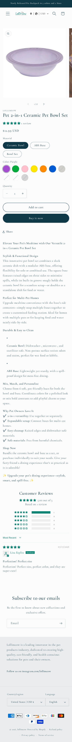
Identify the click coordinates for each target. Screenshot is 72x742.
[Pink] (24, 168)
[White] (6, 177)
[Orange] (43, 168)
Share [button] (9, 231)
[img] (11, 547)
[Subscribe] (61, 623)
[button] (8, 13)
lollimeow (22, 729)
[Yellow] (34, 168)
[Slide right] (44, 104)
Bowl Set (12, 154)
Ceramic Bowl (15, 145)
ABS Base (40, 145)
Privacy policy (28, 735)
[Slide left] (28, 104)
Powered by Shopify (36, 729)
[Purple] (6, 168)
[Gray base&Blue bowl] (24, 177)
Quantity (7, 185)
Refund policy (55, 729)
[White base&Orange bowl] (15, 177)
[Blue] (52, 168)
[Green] (15, 168)
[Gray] (61, 168)
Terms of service (46, 735)
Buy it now (36, 218)
